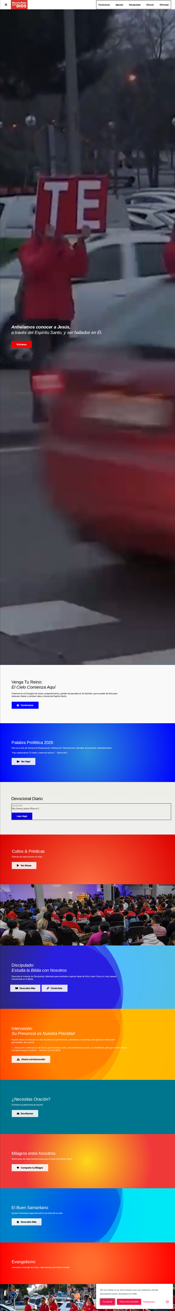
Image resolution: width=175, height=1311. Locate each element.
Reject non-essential (129, 1302)
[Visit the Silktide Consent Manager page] (167, 1301)
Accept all (107, 1302)
